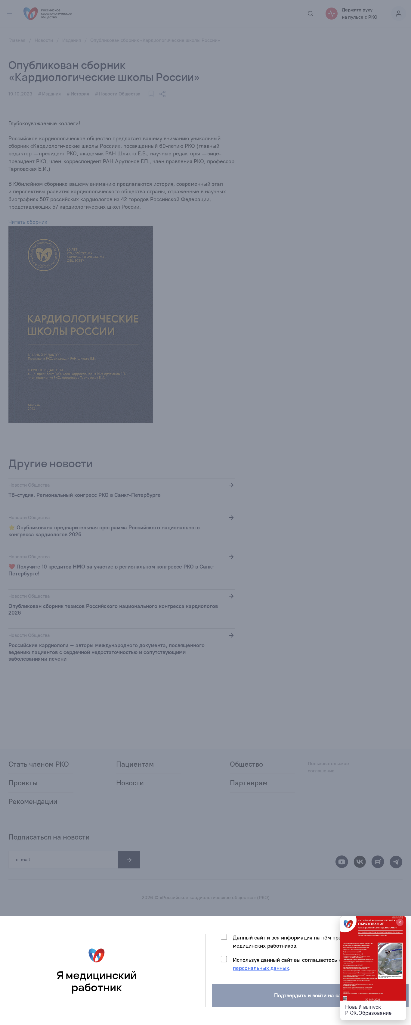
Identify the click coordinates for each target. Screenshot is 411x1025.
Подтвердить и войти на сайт (310, 995)
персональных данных (261, 968)
